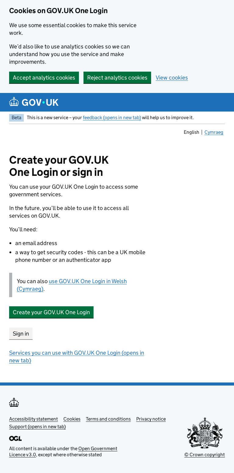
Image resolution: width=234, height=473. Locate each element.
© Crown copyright (204, 454)
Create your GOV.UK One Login (51, 312)
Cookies (71, 419)
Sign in (21, 333)
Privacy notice (151, 419)
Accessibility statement (33, 419)
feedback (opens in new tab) (112, 117)
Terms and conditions (108, 419)
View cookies (172, 77)
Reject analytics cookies (117, 77)
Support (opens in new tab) (37, 426)
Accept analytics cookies (44, 77)
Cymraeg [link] (214, 133)
